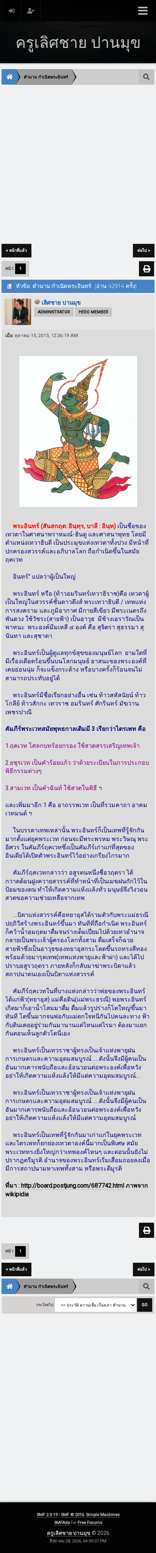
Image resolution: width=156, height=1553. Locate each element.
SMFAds (62, 1522)
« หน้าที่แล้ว (16, 250)
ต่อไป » (143, 250)
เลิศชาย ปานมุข (61, 302)
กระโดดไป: (45, 1305)
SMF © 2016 (72, 1514)
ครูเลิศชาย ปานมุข (69, 1533)
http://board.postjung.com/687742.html (72, 1185)
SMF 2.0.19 (47, 1514)
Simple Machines (103, 1514)
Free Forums (90, 1522)
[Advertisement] (78, 165)
